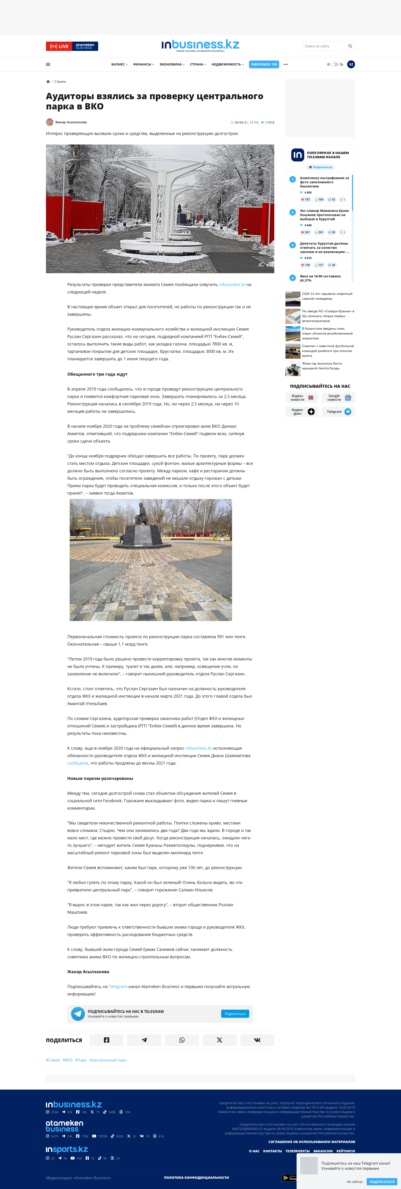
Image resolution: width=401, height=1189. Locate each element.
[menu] (48, 64)
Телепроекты (298, 1151)
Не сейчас (355, 1181)
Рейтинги (345, 1151)
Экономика (171, 64)
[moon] (341, 64)
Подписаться (382, 1181)
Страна (196, 64)
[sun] (328, 64)
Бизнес (118, 64)
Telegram (118, 986)
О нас (254, 1151)
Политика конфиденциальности (196, 1177)
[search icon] (350, 46)
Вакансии (323, 1151)
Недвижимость (226, 64)
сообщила (77, 763)
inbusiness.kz (232, 284)
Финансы (142, 64)
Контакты (272, 1151)
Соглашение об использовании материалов (311, 1142)
